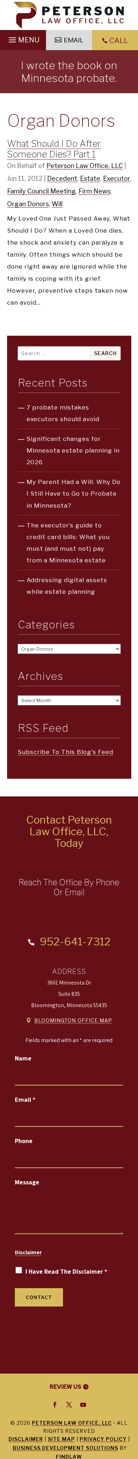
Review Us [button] (65, 1387)
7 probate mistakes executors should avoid (63, 413)
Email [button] (73, 39)
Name (23, 1058)
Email (25, 1099)
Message (27, 1182)
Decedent (62, 178)
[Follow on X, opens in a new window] (69, 1404)
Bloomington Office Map (73, 1020)
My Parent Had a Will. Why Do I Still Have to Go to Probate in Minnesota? (74, 493)
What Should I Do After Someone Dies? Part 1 (54, 149)
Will (57, 204)
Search (105, 353)
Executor (116, 178)
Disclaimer (28, 1252)
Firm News (94, 191)
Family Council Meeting (41, 191)
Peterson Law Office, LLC (84, 165)
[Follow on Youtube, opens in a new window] (83, 1404)
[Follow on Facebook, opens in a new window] (55, 1404)
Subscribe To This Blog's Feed (65, 751)
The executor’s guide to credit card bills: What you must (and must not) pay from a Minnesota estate (68, 543)
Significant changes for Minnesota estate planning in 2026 (73, 450)
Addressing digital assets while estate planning (67, 585)
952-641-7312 (75, 941)
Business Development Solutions (65, 1448)
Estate (90, 178)
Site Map (61, 1439)
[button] (23, 38)
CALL (118, 40)
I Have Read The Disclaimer (66, 1271)
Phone (24, 1141)
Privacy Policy (103, 1439)
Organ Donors (28, 204)
